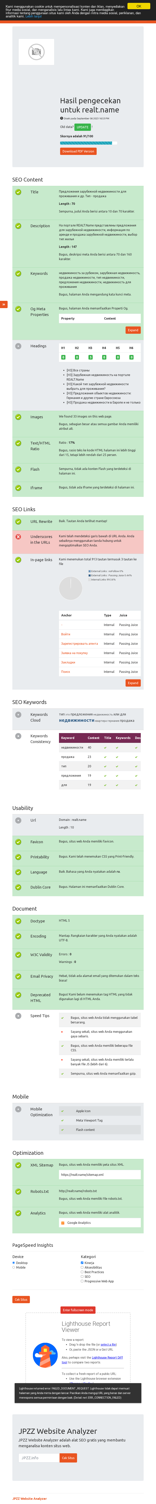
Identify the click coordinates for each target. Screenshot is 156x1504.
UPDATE (82, 127)
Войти (65, 634)
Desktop (22, 1263)
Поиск (65, 671)
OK (139, 6)
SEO (87, 1276)
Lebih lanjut (33, 16)
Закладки (68, 662)
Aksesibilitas (93, 1267)
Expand (133, 330)
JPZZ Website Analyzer (29, 1498)
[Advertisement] (99, 67)
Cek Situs (21, 1299)
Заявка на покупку (74, 653)
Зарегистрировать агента (79, 643)
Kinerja (89, 1263)
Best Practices (94, 1272)
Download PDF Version (78, 151)
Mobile (20, 1267)
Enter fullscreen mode (78, 1310)
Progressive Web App (99, 1281)
